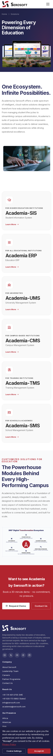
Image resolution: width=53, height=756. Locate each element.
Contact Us (41, 606)
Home (4, 14)
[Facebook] (23, 655)
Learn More (10, 224)
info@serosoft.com (11, 702)
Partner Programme (11, 679)
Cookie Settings (14, 751)
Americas (6, 722)
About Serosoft (9, 667)
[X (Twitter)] (11, 655)
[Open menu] (48, 4)
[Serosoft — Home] (14, 4)
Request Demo (17, 606)
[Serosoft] (26, 628)
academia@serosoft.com (13, 706)
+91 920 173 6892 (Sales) (14, 698)
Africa (5, 718)
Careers (6, 675)
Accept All (39, 751)
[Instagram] (29, 655)
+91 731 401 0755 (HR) (12, 695)
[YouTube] (17, 655)
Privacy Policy (9, 744)
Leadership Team (10, 671)
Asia (4, 726)
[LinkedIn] (4, 655)
